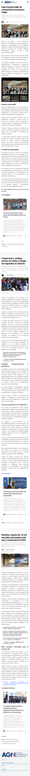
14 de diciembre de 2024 (15, 21)
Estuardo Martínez (10, 549)
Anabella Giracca (14, 574)
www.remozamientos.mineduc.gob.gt (10, 602)
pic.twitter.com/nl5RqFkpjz (13, 639)
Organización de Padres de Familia (10, 741)
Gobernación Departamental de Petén (15, 244)
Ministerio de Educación (10, 586)
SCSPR (2, 765)
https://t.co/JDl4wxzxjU (9, 356)
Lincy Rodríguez (10, 275)
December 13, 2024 (8, 643)
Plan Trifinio (23, 423)
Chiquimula (9, 522)
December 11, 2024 (8, 361)
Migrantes (21, 522)
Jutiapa (15, 522)
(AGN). (12, 41)
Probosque (4, 246)
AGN (7, 21)
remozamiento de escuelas (8, 743)
